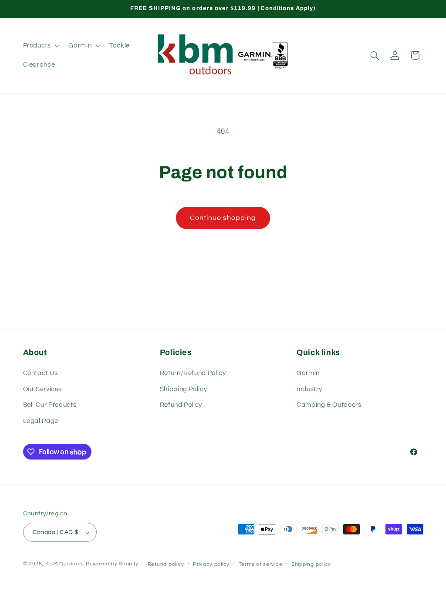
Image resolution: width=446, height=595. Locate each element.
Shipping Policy (183, 389)
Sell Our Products (50, 405)
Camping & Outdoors (329, 405)
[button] (40, 45)
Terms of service (261, 564)
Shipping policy (311, 564)
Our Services (42, 389)
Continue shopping (223, 217)
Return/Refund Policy (193, 373)
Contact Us (40, 373)
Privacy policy (211, 564)
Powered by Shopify (112, 563)
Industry (309, 389)
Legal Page (40, 421)
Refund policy (166, 564)
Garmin (308, 373)
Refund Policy (181, 405)
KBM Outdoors (64, 563)
